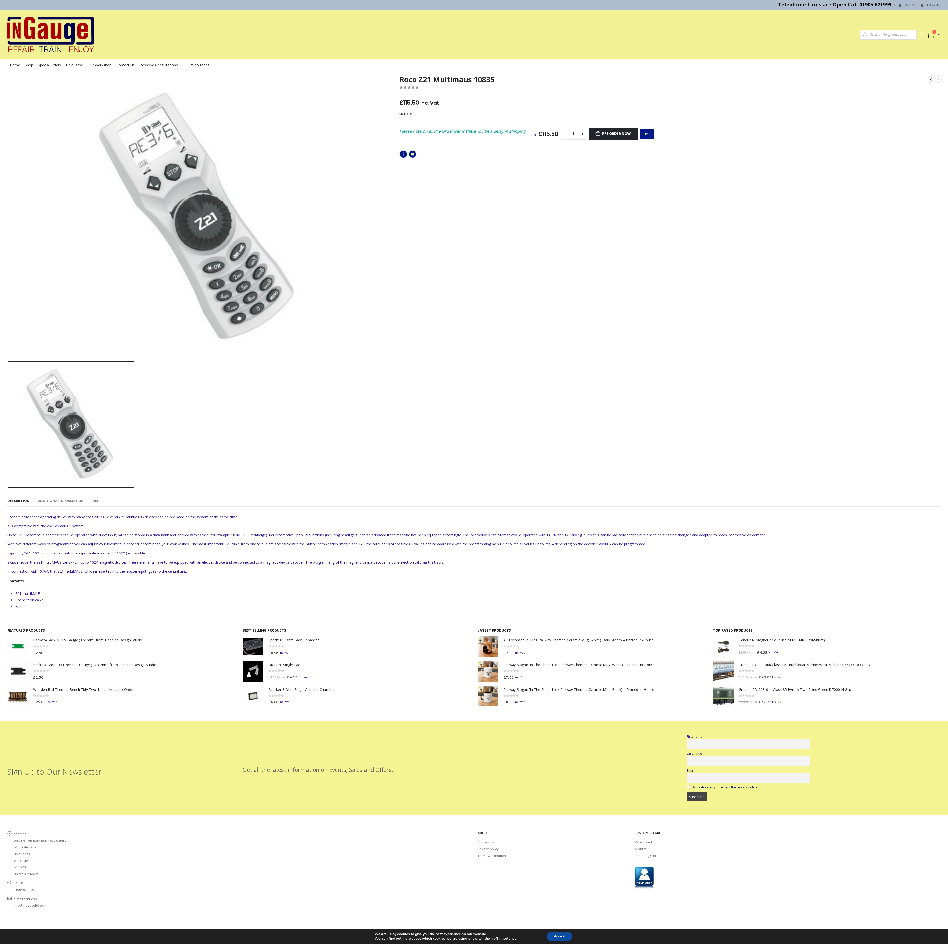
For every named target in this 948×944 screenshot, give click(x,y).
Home (15, 65)
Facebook (403, 154)
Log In (910, 5)
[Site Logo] (50, 34)
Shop (29, 65)
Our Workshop (99, 65)
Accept (559, 936)
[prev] (931, 79)
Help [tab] (97, 500)
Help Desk (74, 65)
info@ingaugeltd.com (30, 905)
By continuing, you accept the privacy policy (724, 787)
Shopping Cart (645, 855)
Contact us (486, 842)
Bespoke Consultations (159, 65)
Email (412, 154)
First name (694, 736)
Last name (694, 753)
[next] (938, 79)
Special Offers (49, 65)
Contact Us (126, 65)
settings (509, 938)
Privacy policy (488, 849)
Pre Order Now (616, 133)
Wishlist (640, 849)
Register (934, 5)
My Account (643, 842)
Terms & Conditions (493, 855)
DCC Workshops (196, 65)
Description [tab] (18, 500)
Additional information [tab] (61, 500)
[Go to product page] (17, 646)
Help (647, 133)
